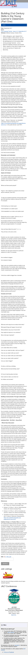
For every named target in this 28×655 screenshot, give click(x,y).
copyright (17, 645)
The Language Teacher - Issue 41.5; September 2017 (14, 31)
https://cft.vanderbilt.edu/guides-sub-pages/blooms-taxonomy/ (13, 124)
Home (4, 25)
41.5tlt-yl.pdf (8, 557)
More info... (14, 615)
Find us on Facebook (9, 652)
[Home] (14, 1)
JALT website (11, 632)
